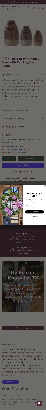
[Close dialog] (44, 187)
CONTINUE (34, 211)
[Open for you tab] (39, 403)
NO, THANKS (34, 216)
